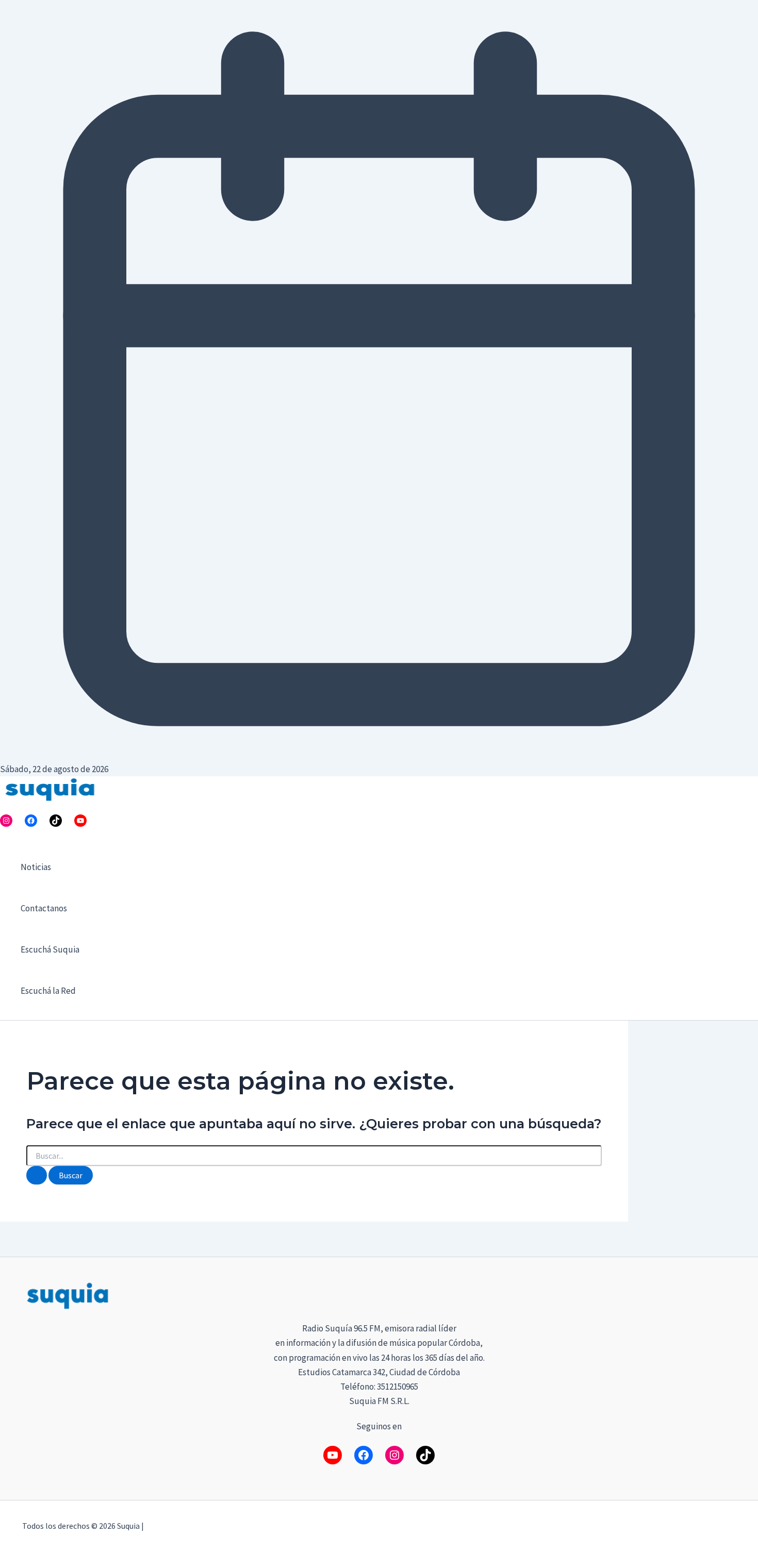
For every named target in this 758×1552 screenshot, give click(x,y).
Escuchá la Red (48, 990)
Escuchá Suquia (50, 949)
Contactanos (44, 908)
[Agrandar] (722, 1294)
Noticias (36, 867)
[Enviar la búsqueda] (36, 1175)
